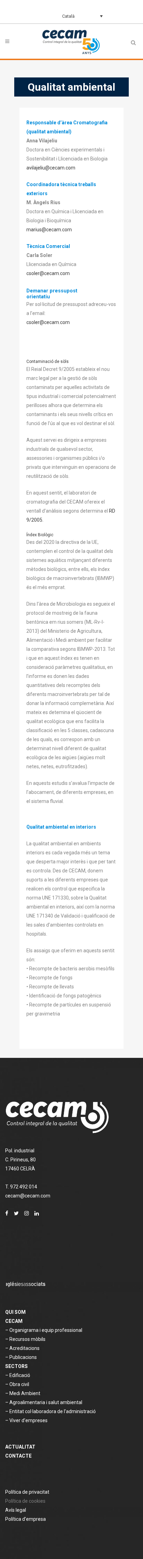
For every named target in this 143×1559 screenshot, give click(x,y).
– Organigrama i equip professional (43, 1330)
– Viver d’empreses (26, 1420)
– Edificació (17, 1375)
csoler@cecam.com (48, 273)
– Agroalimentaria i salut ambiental (43, 1402)
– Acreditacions (22, 1348)
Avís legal (15, 1510)
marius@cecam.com (49, 229)
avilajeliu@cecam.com (50, 168)
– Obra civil (17, 1384)
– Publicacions (21, 1357)
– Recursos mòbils (25, 1339)
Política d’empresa (25, 1519)
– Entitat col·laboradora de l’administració (50, 1411)
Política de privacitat (27, 1492)
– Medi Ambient (22, 1393)
